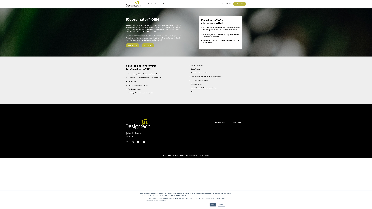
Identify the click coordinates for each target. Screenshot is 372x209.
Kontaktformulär (220, 122)
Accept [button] (213, 204)
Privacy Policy (204, 155)
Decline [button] (221, 204)
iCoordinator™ (237, 122)
